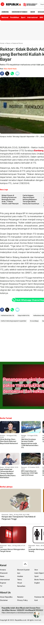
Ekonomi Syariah (19, 12)
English (37, 583)
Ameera (3, 570)
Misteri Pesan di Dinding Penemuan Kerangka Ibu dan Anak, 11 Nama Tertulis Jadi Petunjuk (10, 199)
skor (32, 12)
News (8, 43)
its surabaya (34, 321)
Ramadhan (21, 586)
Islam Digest (39, 573)
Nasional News (17, 43)
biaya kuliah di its (23, 315)
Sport (23, 17)
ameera (5, 12)
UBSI (41, 17)
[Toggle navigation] (2, 4)
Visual (19, 583)
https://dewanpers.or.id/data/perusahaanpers (19, 613)
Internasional (32, 17)
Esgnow (3, 583)
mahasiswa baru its (7, 315)
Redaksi (20, 597)
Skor (36, 570)
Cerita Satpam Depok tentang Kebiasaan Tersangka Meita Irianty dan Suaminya (31, 199)
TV (1, 586)
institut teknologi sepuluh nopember (13, 321)
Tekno (19, 579)
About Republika (6, 597)
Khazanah (3, 573)
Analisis (20, 576)
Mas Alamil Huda (10, 69)
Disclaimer (4, 600)
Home (2, 43)
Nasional (5, 17)
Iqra (18, 573)
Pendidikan (14, 17)
